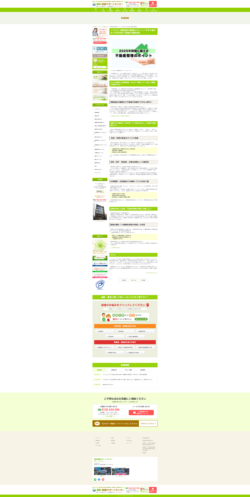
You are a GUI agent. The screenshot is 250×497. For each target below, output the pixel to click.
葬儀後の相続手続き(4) (99, 122)
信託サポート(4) (98, 159)
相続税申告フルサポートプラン (100, 145)
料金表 (112, 438)
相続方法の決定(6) (98, 129)
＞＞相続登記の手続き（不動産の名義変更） (119, 115)
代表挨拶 (97, 443)
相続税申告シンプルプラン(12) (100, 133)
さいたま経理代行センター (120, 475)
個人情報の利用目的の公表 (148, 440)
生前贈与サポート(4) (99, 152)
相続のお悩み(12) (98, 137)
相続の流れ (97, 115)
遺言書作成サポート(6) (99, 149)
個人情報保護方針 (146, 438)
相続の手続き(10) (98, 119)
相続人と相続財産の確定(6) (100, 125)
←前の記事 (123, 280)
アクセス (128, 438)
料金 (95, 166)
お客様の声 (113, 443)
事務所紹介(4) (97, 162)
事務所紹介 (98, 440)
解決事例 (113, 440)
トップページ (97, 109)
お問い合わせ (129, 440)
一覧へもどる (133, 280)
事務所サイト (102, 476)
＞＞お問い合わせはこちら (151, 272)
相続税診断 (97, 112)
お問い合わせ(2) (98, 169)
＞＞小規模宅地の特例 (114, 247)
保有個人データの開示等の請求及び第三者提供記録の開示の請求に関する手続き (149, 449)
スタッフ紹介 (98, 445)
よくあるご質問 (108, 416)
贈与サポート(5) (98, 156)
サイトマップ (97, 172)
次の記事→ (143, 280)
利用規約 (144, 452)
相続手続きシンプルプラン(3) (100, 141)
